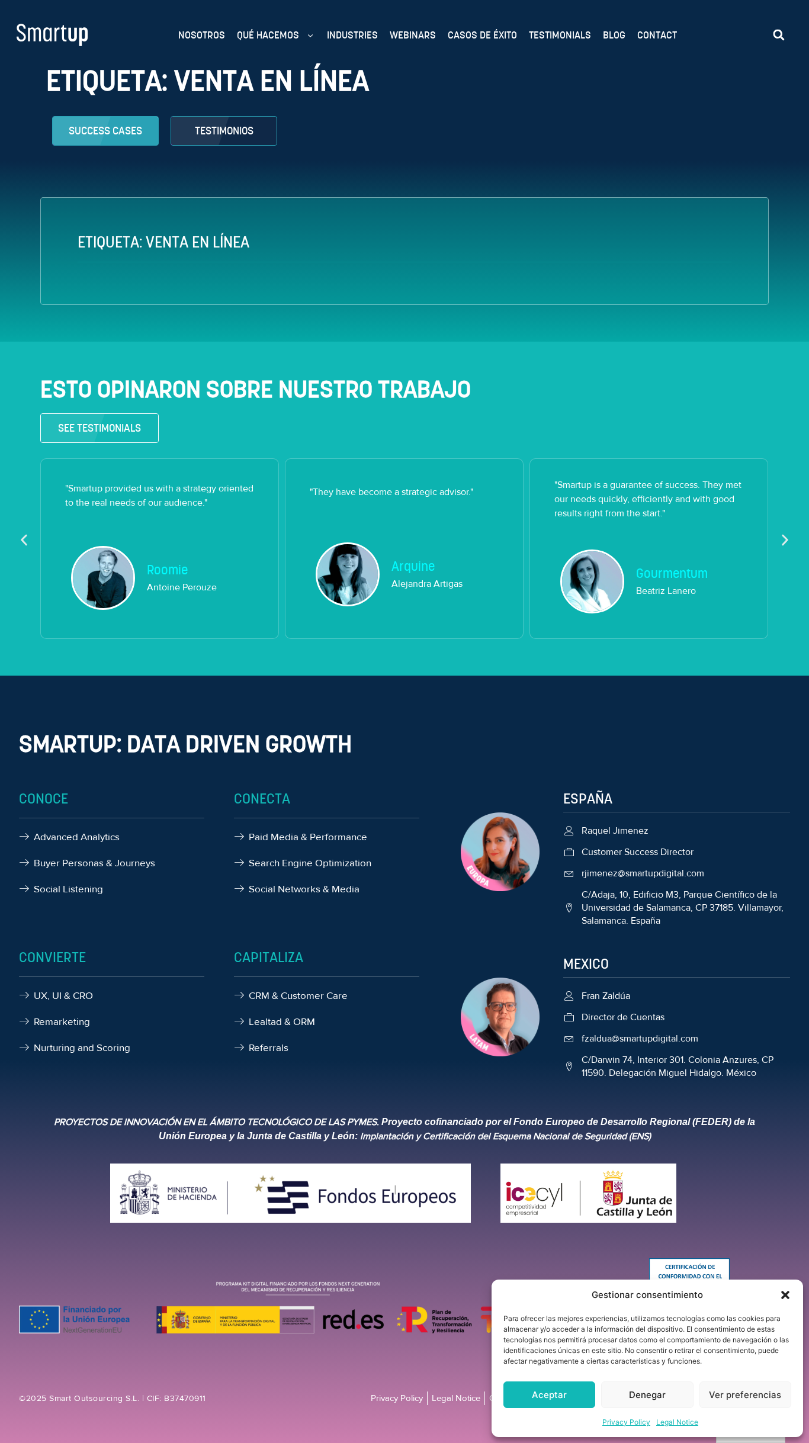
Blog (614, 34)
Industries (352, 34)
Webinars (413, 34)
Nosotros (201, 34)
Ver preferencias (745, 1394)
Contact (657, 34)
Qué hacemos (268, 34)
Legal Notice (677, 1422)
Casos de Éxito (482, 34)
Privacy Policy (626, 1422)
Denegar (647, 1394)
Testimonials (560, 34)
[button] (785, 1295)
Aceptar (549, 1394)
